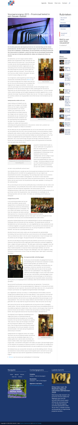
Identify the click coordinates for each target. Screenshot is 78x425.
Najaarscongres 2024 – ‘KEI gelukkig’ (69, 91)
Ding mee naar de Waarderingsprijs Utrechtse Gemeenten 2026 (61, 390)
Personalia (63, 22)
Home (11, 374)
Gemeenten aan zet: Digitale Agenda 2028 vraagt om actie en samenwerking (69, 101)
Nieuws (50, 3)
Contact (64, 3)
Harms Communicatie (25, 423)
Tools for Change (37, 423)
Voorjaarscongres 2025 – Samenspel (70, 83)
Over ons (57, 3)
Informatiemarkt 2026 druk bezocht (69, 62)
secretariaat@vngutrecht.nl (37, 385)
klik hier (29, 79)
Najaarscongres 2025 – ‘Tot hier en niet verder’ (69, 69)
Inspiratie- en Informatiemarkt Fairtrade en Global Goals (69, 132)
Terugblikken (63, 26)
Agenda (43, 3)
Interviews (63, 29)
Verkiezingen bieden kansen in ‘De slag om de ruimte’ (68, 77)
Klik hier (11, 357)
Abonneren (64, 52)
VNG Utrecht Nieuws (63, 18)
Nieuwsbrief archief (64, 34)
